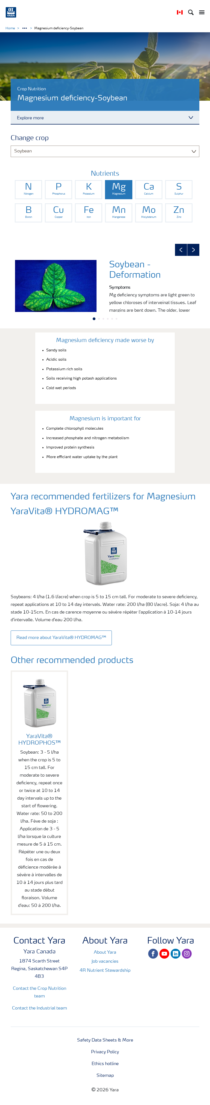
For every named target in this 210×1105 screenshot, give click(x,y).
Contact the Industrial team (39, 1008)
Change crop (30, 138)
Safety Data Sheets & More (105, 1040)
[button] (181, 250)
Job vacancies (105, 961)
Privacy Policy (105, 1052)
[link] (28, 189)
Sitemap (105, 1076)
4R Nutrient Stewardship (105, 970)
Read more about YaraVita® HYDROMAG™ (61, 638)
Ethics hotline (105, 1064)
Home (10, 28)
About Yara (105, 952)
